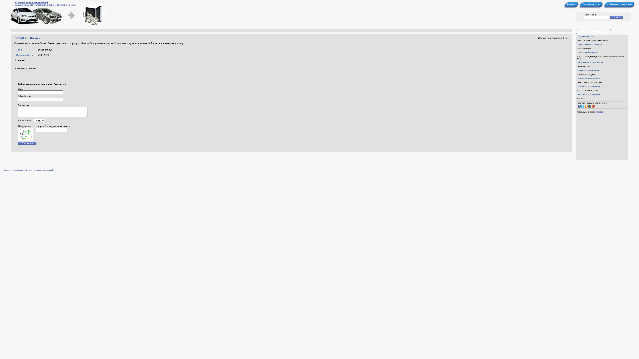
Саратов (35, 37)
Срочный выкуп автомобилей (31, 2)
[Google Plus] (593, 106)
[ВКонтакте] (579, 106)
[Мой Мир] (590, 106)
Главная (571, 4)
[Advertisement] (52, 30)
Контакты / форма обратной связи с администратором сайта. (30, 170)
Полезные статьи (591, 4)
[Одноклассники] (586, 106)
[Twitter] (583, 106)
